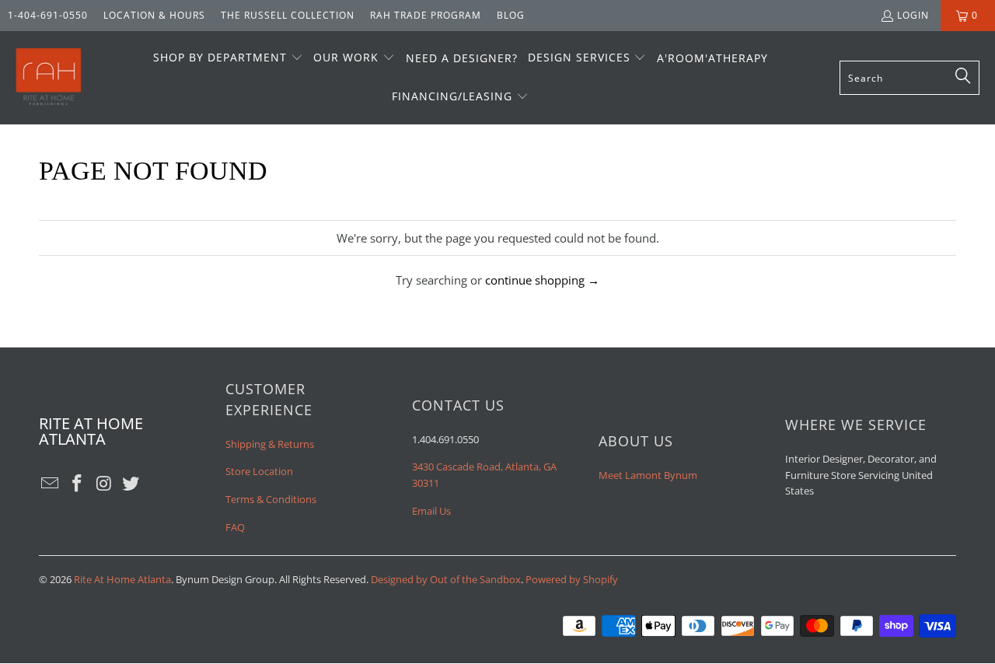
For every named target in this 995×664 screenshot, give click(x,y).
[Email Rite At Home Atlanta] (50, 483)
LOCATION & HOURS (154, 15)
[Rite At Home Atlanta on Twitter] (131, 483)
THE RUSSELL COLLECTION (287, 15)
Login (913, 15)
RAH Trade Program (425, 15)
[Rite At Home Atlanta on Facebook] (77, 483)
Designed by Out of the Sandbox (446, 579)
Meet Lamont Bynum (648, 475)
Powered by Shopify (571, 579)
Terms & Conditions (270, 499)
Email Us (431, 511)
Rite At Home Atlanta (122, 579)
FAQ (235, 527)
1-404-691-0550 (48, 15)
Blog (511, 15)
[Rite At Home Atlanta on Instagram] (104, 483)
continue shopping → (542, 280)
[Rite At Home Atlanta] (49, 77)
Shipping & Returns (269, 444)
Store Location (259, 471)
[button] (228, 58)
